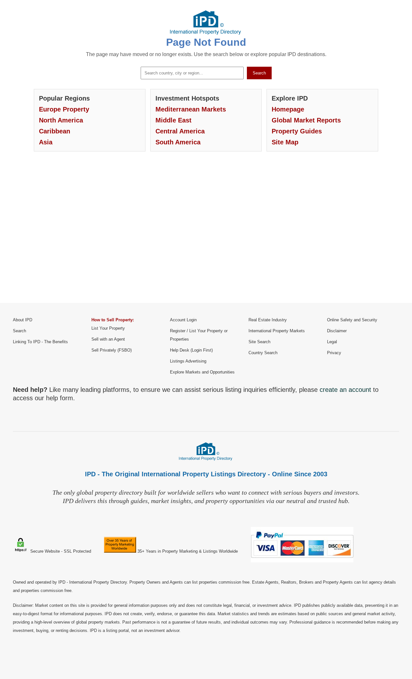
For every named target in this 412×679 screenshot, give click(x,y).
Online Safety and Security (352, 319)
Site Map (285, 142)
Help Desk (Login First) (191, 350)
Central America (180, 131)
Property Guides (297, 131)
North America (61, 120)
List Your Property (108, 328)
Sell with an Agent (108, 339)
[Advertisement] (206, 232)
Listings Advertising (188, 361)
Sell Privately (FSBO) (111, 350)
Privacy (334, 352)
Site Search (259, 341)
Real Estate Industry (267, 319)
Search (259, 73)
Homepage (288, 109)
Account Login (183, 319)
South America (178, 142)
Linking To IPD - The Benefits (40, 341)
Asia (45, 142)
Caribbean (54, 131)
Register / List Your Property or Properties (199, 335)
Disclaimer (337, 330)
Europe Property (64, 109)
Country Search (262, 352)
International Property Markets (276, 330)
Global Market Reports (306, 120)
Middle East (173, 120)
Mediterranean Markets (190, 109)
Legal (332, 341)
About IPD (22, 319)
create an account (345, 389)
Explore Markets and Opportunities (202, 372)
